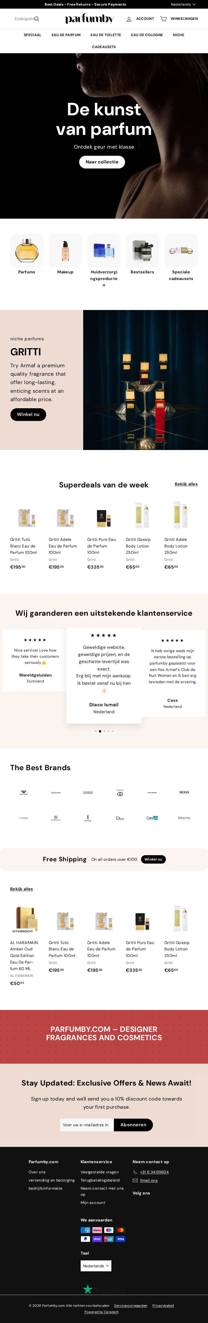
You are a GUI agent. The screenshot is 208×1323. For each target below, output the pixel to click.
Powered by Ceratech (101, 1312)
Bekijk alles (186, 484)
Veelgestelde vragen (100, 1172)
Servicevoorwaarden (130, 1305)
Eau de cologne (147, 35)
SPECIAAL (33, 35)
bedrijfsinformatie (46, 1188)
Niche (178, 35)
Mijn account (93, 1202)
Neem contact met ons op (102, 1191)
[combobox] (27, 18)
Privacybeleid (163, 1305)
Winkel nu (28, 414)
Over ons (37, 1172)
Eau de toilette (106, 35)
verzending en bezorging (52, 1180)
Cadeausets (104, 47)
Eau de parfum (66, 35)
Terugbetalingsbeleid (100, 1180)
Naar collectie (102, 162)
